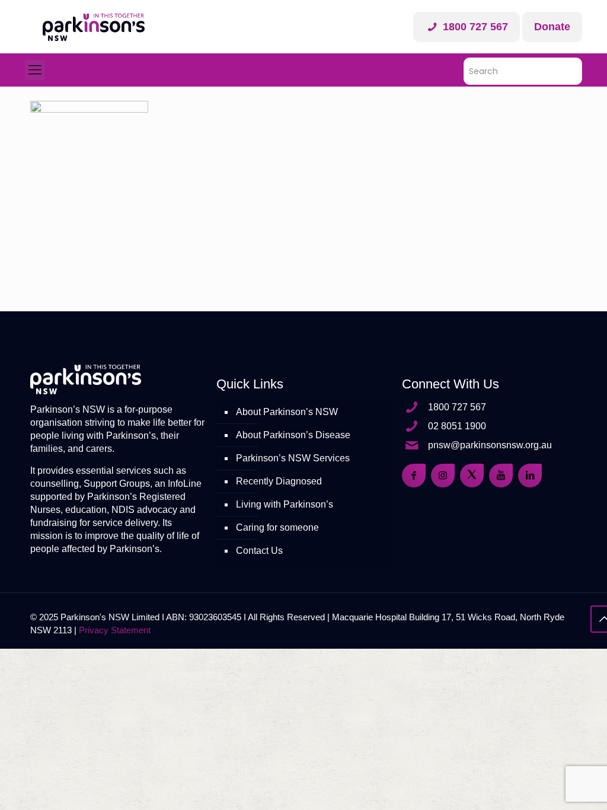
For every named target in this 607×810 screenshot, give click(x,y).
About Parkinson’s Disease (293, 435)
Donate (552, 27)
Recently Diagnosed (279, 481)
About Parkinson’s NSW (287, 412)
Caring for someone (277, 527)
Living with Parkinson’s (284, 504)
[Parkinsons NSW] (94, 26)
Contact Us (259, 551)
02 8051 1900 (457, 426)
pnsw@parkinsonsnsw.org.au (490, 445)
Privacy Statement (115, 630)
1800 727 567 (474, 27)
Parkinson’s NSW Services (293, 458)
